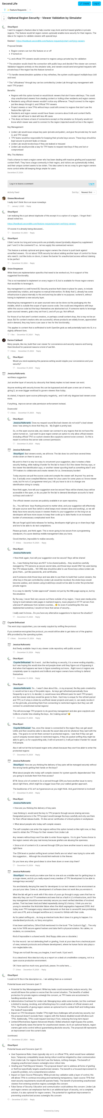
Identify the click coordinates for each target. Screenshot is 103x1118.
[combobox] (88, 192)
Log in (96, 3)
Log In (91, 184)
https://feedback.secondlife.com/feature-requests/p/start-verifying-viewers (50, 41)
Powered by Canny (51, 1111)
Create (86, 3)
